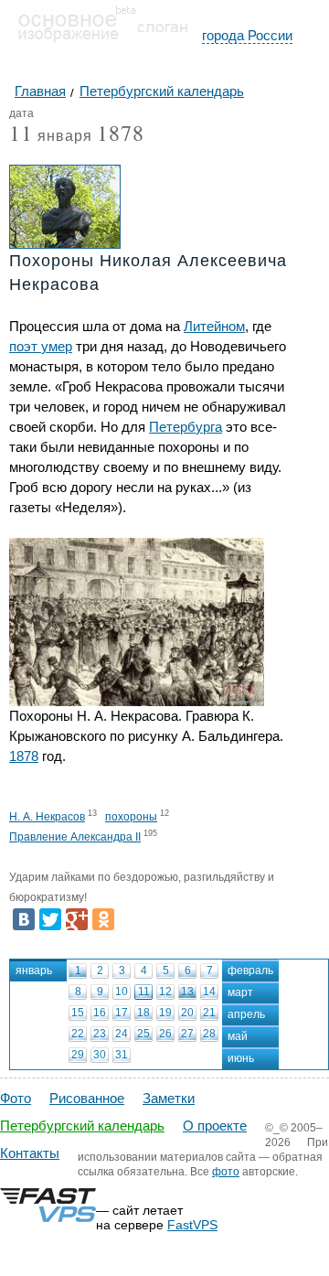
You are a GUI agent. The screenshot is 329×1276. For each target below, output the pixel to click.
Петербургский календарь (82, 1125)
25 (143, 1033)
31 (121, 1054)
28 (209, 1033)
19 (165, 1012)
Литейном (214, 326)
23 (99, 1033)
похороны (131, 816)
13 (187, 991)
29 (77, 1054)
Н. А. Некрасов (47, 816)
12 (165, 991)
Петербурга (185, 426)
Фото (15, 1098)
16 (99, 1012)
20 (187, 1012)
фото (225, 1171)
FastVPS (192, 1224)
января (50, 136)
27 (187, 1033)
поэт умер (40, 346)
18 (143, 1012)
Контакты (29, 1153)
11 (144, 991)
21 (209, 1012)
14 (209, 991)
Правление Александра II (75, 837)
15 (77, 1012)
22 (77, 1033)
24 (121, 1033)
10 (121, 991)
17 (121, 1012)
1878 (120, 132)
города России (247, 35)
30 (99, 1054)
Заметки (169, 1098)
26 (165, 1033)
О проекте (215, 1125)
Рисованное (86, 1098)
